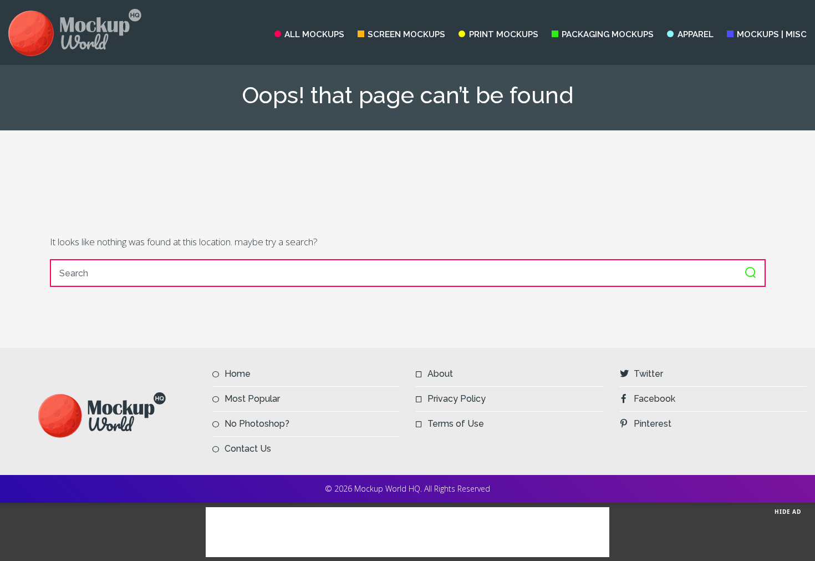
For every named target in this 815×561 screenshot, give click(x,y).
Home (238, 373)
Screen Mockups (406, 34)
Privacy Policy (456, 398)
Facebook (654, 398)
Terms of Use (455, 423)
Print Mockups (503, 34)
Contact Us (248, 448)
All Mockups (314, 34)
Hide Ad (788, 511)
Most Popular (252, 398)
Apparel (695, 34)
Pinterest (652, 423)
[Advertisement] (407, 182)
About (440, 373)
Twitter (648, 373)
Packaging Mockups (608, 34)
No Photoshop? (257, 423)
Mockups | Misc (772, 34)
